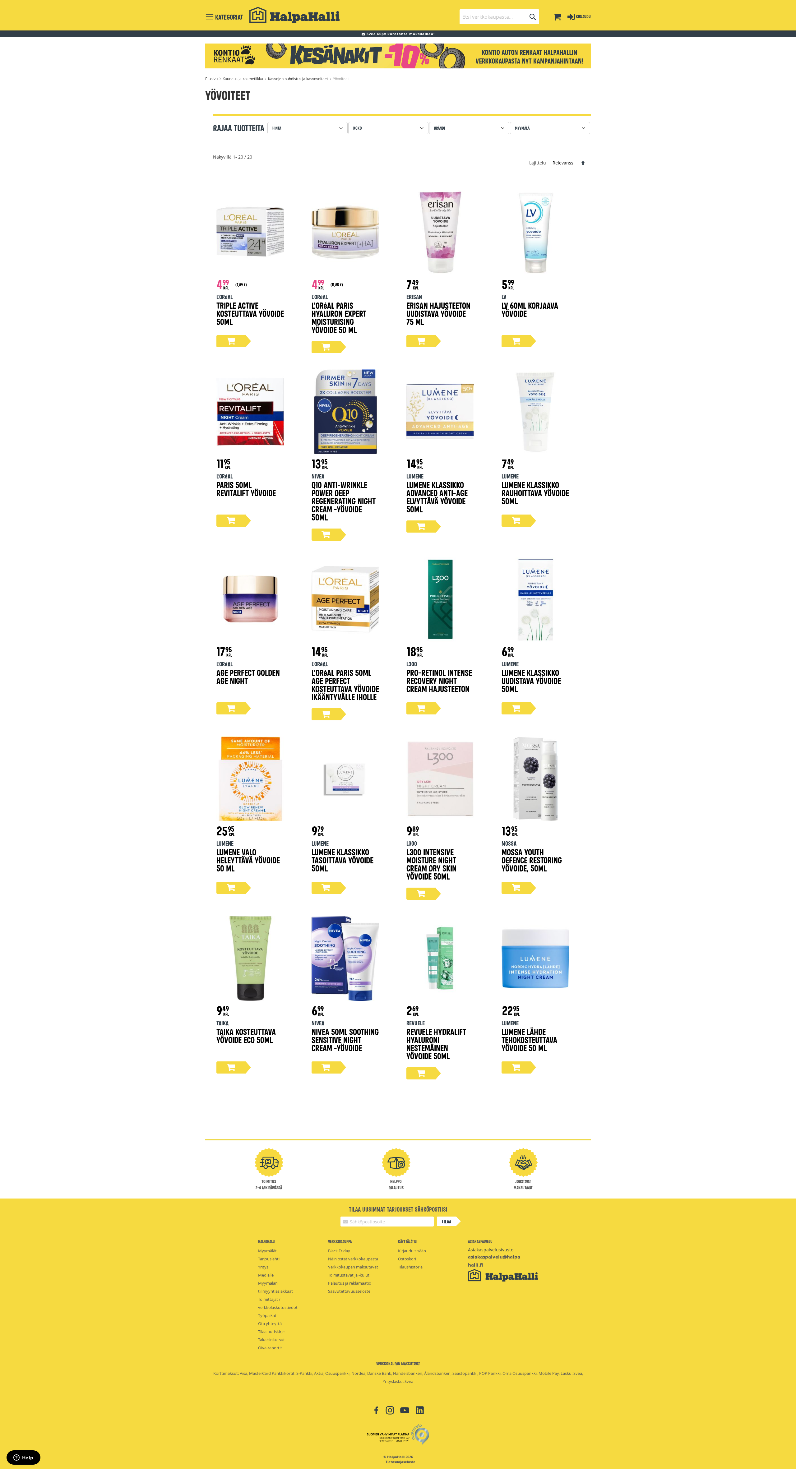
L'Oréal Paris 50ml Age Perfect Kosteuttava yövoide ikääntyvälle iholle (345, 684)
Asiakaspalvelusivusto (490, 1250)
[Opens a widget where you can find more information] (23, 1458)
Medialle (266, 1275)
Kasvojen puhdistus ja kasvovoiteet (298, 78)
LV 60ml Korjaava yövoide (530, 309)
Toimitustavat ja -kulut (348, 1275)
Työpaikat (267, 1315)
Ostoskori (407, 1259)
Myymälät (267, 1251)
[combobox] (499, 16)
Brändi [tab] (439, 128)
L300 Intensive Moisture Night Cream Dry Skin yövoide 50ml (431, 863)
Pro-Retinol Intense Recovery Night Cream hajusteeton (439, 680)
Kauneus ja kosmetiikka (243, 78)
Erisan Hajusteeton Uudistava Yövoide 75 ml (438, 313)
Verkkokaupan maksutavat (353, 1267)
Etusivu (212, 78)
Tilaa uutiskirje (271, 1331)
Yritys (263, 1267)
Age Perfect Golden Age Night (248, 676)
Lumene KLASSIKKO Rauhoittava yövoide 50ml (535, 492)
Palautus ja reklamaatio (349, 1283)
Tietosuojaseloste (400, 1461)
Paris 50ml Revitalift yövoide (246, 488)
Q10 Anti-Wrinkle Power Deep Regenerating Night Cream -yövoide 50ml (344, 500)
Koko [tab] (357, 128)
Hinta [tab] (276, 128)
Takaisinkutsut (271, 1339)
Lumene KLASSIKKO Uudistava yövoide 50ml (531, 680)
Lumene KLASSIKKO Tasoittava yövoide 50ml (342, 859)
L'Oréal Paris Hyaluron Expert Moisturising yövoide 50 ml (339, 317)
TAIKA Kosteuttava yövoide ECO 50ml (246, 1035)
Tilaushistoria (410, 1267)
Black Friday (339, 1251)
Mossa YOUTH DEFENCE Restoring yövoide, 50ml (532, 859)
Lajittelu (537, 163)
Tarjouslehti (269, 1259)
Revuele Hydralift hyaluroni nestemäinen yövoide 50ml (436, 1043)
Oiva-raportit (270, 1348)
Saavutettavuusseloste (349, 1291)
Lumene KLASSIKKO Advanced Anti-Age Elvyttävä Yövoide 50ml (437, 496)
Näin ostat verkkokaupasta (353, 1259)
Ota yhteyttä (270, 1323)
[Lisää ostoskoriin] (231, 341)
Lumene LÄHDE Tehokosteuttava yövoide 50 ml (529, 1039)
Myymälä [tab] (522, 128)
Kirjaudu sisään (412, 1251)
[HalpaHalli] (294, 15)
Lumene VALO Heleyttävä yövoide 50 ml (248, 859)
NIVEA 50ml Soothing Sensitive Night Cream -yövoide (345, 1039)
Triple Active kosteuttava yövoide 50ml (250, 313)
